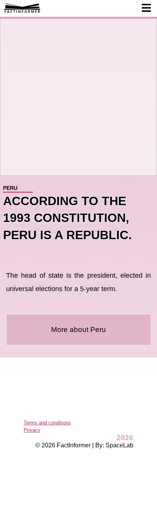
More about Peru (78, 329)
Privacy (32, 430)
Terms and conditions (47, 423)
